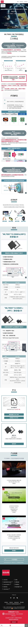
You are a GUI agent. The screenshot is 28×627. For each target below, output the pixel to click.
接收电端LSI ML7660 (14, 414)
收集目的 (11, 602)
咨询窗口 (14, 550)
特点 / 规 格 (14, 27)
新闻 (18, 1)
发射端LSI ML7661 (14, 417)
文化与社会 (6, 589)
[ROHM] (2, 2)
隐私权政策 (16, 602)
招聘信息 (21, 1)
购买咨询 (14, 443)
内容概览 (14, 559)
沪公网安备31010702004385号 (18, 608)
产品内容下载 (17, 409)
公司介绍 (5, 579)
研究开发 (5, 586)
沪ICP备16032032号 (7, 608)
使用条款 (6, 602)
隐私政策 (14, 622)
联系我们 (25, 1)
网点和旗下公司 (18, 586)
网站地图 (22, 602)
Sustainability (6, 584)
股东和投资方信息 (7, 582)
